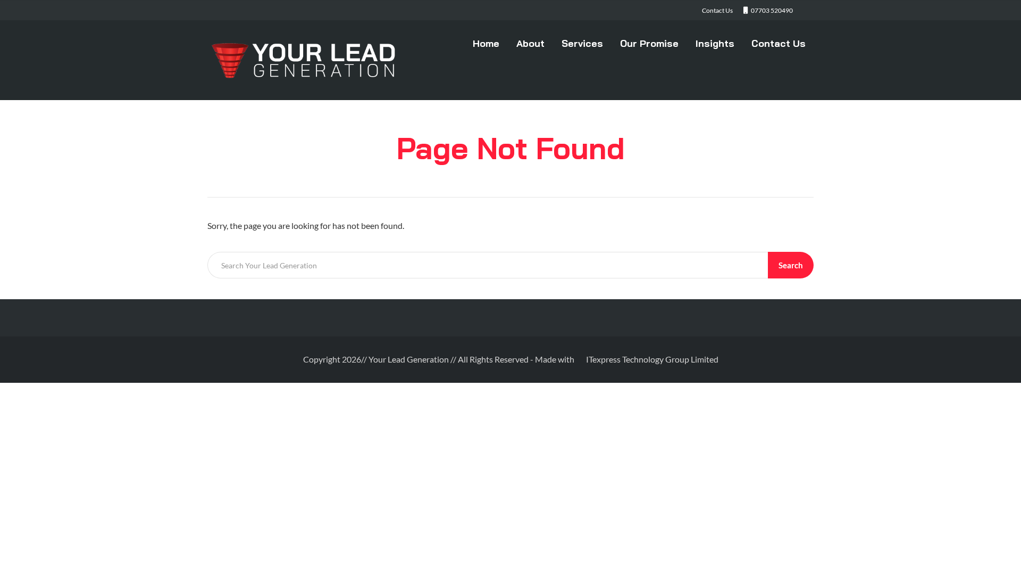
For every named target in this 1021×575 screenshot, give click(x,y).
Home (486, 43)
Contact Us (778, 43)
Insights (715, 43)
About (530, 43)
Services (582, 43)
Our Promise (649, 43)
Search (791, 265)
